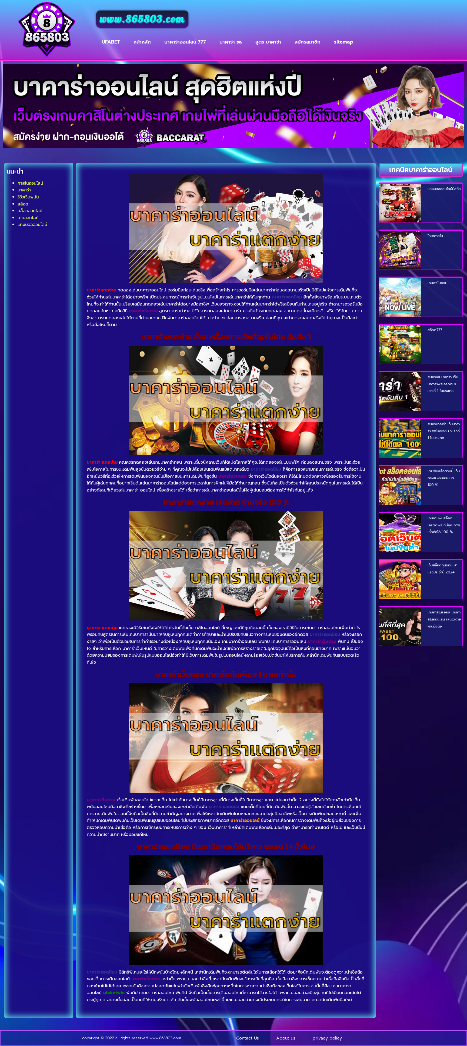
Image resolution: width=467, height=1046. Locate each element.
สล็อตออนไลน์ (30, 210)
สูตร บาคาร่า (268, 42)
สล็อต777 (435, 330)
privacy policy (327, 1038)
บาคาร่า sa (230, 42)
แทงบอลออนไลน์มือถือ (444, 188)
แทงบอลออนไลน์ (32, 224)
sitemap (343, 42)
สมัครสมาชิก (308, 42)
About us (285, 1038)
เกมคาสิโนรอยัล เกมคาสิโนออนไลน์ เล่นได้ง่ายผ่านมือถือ (444, 619)
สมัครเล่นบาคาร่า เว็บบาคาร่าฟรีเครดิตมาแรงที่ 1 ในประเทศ (443, 383)
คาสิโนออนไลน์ (30, 183)
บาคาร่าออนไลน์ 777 (185, 42)
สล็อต (23, 204)
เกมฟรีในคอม (437, 282)
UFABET (111, 42)
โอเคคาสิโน (435, 235)
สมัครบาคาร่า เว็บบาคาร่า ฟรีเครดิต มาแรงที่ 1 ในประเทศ (444, 430)
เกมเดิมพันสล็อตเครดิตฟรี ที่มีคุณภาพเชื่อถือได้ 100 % (444, 525)
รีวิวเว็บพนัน (28, 197)
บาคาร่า (24, 190)
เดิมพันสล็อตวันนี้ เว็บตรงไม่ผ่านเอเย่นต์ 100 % (444, 478)
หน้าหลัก (142, 42)
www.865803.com (142, 19)
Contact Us (247, 1038)
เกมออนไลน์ (28, 217)
